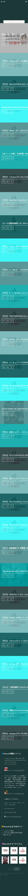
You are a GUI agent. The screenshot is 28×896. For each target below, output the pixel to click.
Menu (25, 1)
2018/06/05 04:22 (20, 770)
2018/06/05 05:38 (20, 793)
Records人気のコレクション (7, 873)
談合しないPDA (7, 834)
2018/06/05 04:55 (17, 816)
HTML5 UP (6, 874)
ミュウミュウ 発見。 (8, 830)
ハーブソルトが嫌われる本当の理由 (12, 832)
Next (17, 868)
